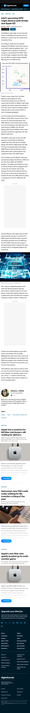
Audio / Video (4, 641)
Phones (3, 633)
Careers (3, 688)
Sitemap (19, 695)
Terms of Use (4, 698)
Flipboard (2, 626)
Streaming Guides (21, 641)
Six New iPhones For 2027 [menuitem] (17, 9)
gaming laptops (13, 112)
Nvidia (8, 414)
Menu (1, 5)
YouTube (13, 623)
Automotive (4, 648)
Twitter (9, 623)
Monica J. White (6, 26)
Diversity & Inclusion (6, 695)
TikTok (17, 623)
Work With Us (4, 691)
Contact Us (4, 657)
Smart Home (4, 643)
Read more (6, 478)
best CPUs (11, 245)
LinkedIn (25, 623)
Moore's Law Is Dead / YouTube (7, 93)
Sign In (26, 5)
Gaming (3, 638)
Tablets (19, 633)
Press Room (20, 691)
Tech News (3, 417)
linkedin (11, 395)
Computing (4, 636)
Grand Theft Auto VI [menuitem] (5, 9)
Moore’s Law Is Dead (7, 98)
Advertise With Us (5, 660)
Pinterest (21, 623)
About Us (3, 654)
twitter (14, 395)
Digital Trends (8, 7)
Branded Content (21, 659)
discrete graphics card (16, 48)
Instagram (5, 623)
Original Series (21, 648)
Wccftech (21, 140)
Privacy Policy (20, 688)
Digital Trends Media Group (8, 703)
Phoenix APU (5, 129)
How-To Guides (21, 646)
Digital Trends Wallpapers (23, 661)
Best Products (20, 643)
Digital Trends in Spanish (22, 664)
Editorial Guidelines (5, 663)
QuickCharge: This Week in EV (20, 414)
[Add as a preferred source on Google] (5, 29)
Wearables (20, 636)
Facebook (2, 623)
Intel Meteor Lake (6, 33)
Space (18, 638)
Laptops (3, 414)
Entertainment (5, 646)
